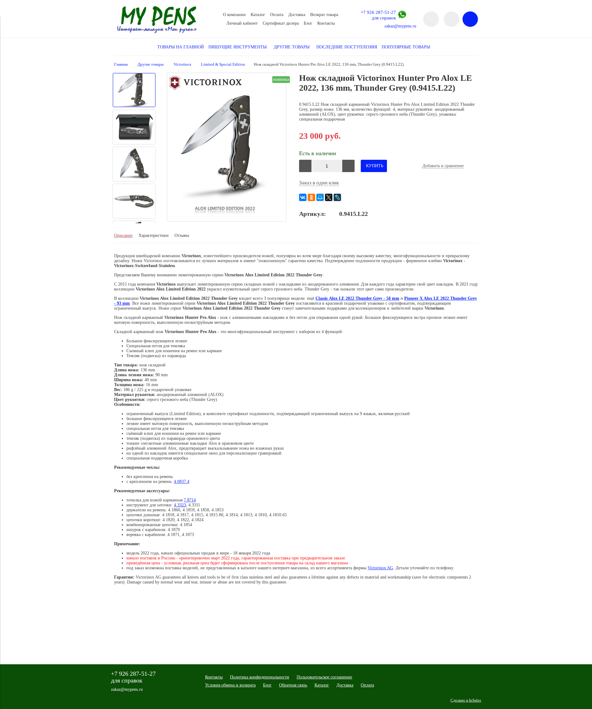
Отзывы (182, 235)
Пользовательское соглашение (324, 677)
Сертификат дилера (281, 23)
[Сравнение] (451, 19)
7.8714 (190, 500)
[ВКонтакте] (302, 197)
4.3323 (180, 505)
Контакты (326, 23)
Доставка (296, 14)
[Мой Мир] (320, 197)
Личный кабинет (242, 23)
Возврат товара (324, 14)
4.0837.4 (181, 481)
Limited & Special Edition (223, 64)
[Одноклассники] (311, 197)
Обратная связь (293, 685)
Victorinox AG (380, 568)
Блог (308, 23)
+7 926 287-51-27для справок (378, 15)
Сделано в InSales (465, 700)
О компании (234, 14)
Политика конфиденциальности (259, 677)
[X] (328, 197)
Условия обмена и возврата (230, 685)
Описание (123, 235)
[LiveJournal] (337, 197)
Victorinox (182, 64)
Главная (121, 64)
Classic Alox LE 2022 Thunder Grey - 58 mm (357, 298)
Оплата (276, 14)
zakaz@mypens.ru (400, 26)
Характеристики (153, 235)
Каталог (258, 14)
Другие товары (151, 64)
